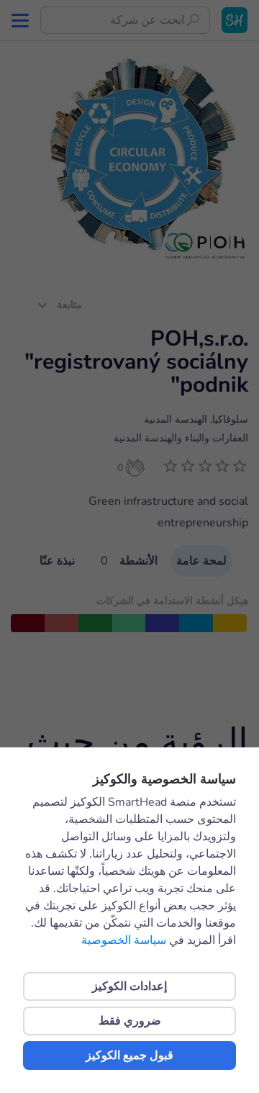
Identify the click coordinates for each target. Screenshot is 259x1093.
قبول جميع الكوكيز (129, 1055)
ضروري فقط (130, 1021)
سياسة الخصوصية (123, 940)
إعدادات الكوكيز (129, 986)
